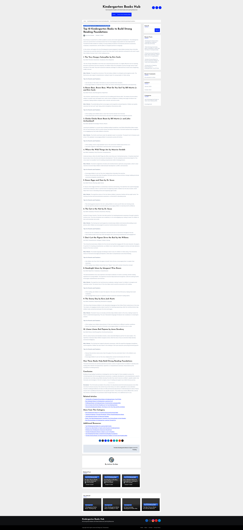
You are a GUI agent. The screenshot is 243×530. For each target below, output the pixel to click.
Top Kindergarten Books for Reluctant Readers (97, 416)
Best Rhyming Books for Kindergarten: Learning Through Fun (100, 420)
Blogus (99, 527)
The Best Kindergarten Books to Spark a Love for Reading (99, 431)
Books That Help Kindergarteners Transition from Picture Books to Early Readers (105, 418)
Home (114, 14)
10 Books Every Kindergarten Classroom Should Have (98, 429)
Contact (151, 527)
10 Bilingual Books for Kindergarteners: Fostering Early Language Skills (103, 403)
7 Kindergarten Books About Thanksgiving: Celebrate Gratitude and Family (151, 42)
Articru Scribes (90, 35)
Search (147, 25)
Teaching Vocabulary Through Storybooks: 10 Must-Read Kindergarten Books (104, 414)
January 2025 (148, 86)
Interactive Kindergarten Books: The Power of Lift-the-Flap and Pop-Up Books (105, 407)
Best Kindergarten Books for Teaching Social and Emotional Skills (101, 412)
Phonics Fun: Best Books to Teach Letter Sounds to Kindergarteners (102, 428)
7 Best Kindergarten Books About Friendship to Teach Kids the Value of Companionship (152, 48)
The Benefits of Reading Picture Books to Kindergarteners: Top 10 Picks (103, 399)
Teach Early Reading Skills (124, 14)
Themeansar (105, 527)
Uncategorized (148, 104)
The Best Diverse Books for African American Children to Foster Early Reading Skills (106, 435)
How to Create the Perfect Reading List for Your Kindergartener (101, 405)
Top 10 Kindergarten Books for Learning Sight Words (98, 426)
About (145, 527)
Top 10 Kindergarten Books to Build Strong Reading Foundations (101, 433)
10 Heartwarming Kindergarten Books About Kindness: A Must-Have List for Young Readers (152, 55)
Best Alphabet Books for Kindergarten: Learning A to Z (99, 401)
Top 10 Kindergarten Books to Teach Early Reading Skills (97, 25)
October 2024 (148, 89)
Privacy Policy (157, 527)
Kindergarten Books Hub (121, 6)
